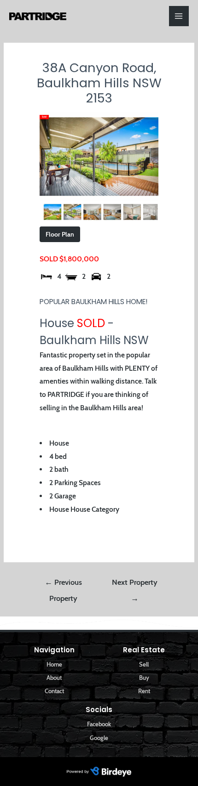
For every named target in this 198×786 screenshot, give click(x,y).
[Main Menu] (179, 16)
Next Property (134, 584)
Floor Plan (60, 234)
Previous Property (63, 584)
